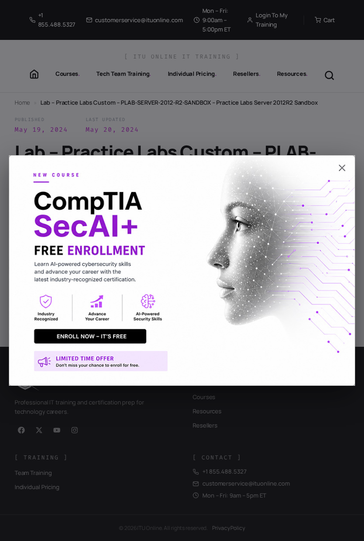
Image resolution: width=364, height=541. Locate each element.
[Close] (182, 163)
